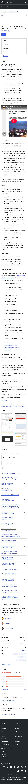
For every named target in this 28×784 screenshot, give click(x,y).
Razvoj (5, 52)
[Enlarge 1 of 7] (11, 415)
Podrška (5, 56)
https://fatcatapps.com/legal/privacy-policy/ (13, 406)
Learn (3, 736)
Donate (17, 741)
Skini (3, 34)
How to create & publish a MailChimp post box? (8, 546)
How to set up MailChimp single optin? (7, 499)
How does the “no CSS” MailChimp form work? (8, 579)
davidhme (7, 623)
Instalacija (6, 48)
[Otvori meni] (25, 2)
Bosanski (7, 763)
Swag (17, 744)
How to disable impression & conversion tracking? (8, 541)
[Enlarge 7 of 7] (24, 434)
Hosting (3, 728)
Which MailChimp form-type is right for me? (7, 524)
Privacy (3, 731)
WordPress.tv (5, 744)
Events (17, 739)
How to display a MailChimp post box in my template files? (9, 552)
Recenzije (5, 44)
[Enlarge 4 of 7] (11, 438)
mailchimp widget (22, 656)
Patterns (17, 731)
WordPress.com (6, 749)
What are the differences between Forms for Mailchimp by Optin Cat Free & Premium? (9, 597)
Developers (4, 741)
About (3, 723)
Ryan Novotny (9, 628)
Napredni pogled (6, 664)
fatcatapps (6, 30)
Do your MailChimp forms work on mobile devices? (8, 574)
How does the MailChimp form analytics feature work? (9, 585)
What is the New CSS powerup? (10, 569)
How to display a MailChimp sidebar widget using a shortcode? (11, 535)
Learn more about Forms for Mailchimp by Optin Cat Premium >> (11, 348)
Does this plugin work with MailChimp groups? (7, 512)
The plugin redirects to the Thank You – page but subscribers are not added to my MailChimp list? (10, 506)
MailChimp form (22, 653)
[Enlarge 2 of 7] (11, 424)
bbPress (4, 754)
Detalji (4, 40)
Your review (4, 689)
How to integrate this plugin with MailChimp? (7, 483)
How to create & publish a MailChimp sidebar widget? (8, 529)
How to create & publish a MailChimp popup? (8, 558)
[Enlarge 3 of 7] (11, 431)
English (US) (24, 650)
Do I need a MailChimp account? (10, 473)
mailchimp (15, 653)
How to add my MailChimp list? (10, 495)
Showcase (18, 723)
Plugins (17, 728)
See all (25, 689)
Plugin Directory (5, 6)
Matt (3, 751)
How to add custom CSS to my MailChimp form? (8, 563)
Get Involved (18, 736)
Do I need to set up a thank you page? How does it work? (9, 591)
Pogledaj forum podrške (8, 700)
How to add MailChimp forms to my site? (7, 518)
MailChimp (4, 400)
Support (3, 739)
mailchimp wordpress (21, 659)
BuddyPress (5, 757)
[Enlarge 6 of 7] (24, 423)
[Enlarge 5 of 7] (24, 415)
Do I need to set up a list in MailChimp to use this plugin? (9, 478)
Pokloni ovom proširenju (8, 714)
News (3, 726)
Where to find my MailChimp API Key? (6, 489)
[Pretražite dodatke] (17, 12)
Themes (17, 726)
